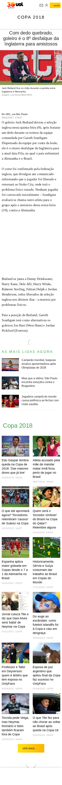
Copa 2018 (31, 17)
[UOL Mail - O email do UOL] (41, 5)
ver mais (29, 748)
